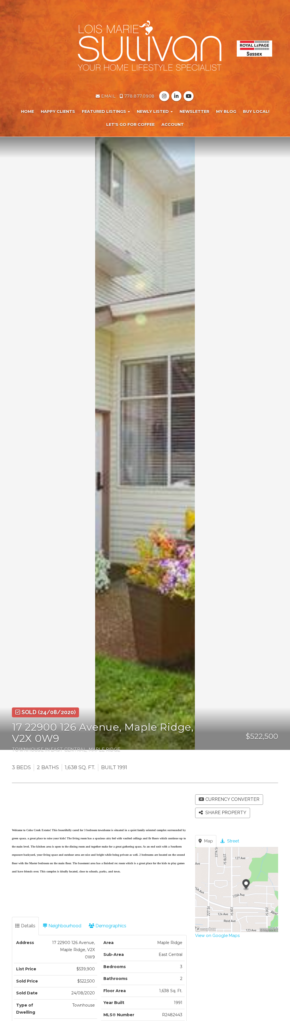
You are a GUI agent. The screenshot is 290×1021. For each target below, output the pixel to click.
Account (172, 124)
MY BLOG (226, 111)
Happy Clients (58, 111)
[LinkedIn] (177, 96)
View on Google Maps (217, 935)
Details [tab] (27, 925)
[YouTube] (188, 96)
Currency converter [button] (232, 799)
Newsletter (194, 111)
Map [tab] (208, 841)
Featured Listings (104, 111)
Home (27, 111)
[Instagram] (165, 96)
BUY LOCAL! (256, 111)
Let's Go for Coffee (130, 124)
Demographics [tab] (110, 925)
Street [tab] (232, 841)
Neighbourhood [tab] (64, 925)
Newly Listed (153, 111)
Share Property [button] (225, 812)
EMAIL (108, 96)
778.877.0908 (138, 96)
